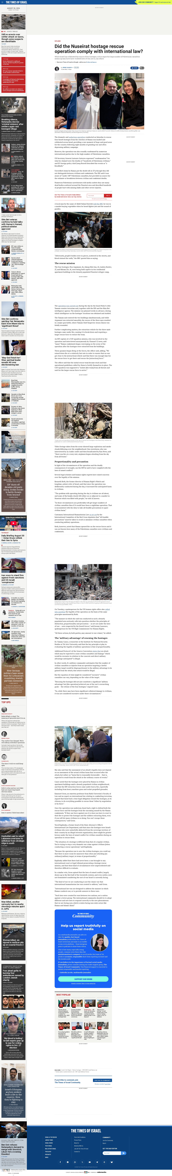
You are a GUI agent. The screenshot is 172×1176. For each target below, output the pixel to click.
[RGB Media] (87, 1172)
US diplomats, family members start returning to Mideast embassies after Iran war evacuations (18, 635)
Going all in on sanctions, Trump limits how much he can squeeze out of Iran (16, 613)
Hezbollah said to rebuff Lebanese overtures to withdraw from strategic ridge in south (12, 839)
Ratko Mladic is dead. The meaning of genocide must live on (13, 717)
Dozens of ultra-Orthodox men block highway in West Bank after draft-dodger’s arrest (18, 410)
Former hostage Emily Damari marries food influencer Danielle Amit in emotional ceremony (76, 1013)
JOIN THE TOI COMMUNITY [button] (102, 1080)
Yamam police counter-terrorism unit (65, 1071)
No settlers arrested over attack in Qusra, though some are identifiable (13, 89)
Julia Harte (15, 628)
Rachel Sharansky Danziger (8, 785)
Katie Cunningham (5, 810)
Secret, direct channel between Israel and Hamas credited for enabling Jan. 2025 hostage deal (63, 1013)
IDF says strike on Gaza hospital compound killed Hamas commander (17, 248)
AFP (21, 253)
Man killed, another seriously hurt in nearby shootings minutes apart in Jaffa (13, 905)
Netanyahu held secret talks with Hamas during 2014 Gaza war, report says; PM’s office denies (17, 290)
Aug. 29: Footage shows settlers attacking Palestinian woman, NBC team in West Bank (17, 176)
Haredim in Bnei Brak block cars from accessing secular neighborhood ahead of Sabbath (18, 397)
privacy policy (77, 1140)
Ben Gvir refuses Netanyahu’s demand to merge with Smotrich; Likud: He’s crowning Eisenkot (12, 1149)
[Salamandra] (101, 1172)
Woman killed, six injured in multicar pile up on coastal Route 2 (13, 942)
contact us (77, 1151)
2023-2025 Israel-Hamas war (89, 1070)
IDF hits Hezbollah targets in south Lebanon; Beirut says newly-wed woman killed (18, 873)
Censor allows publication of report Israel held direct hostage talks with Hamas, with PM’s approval (18, 276)
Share (135, 68)
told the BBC (98, 204)
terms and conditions (79, 1137)
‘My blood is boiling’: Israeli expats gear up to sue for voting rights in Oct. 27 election (102, 1013)
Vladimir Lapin (5, 761)
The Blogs (48, 1151)
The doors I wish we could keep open (12, 764)
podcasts (48, 1154)
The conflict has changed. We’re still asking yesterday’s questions (13, 741)
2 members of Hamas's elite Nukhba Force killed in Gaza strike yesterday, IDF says (13, 81)
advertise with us (78, 1146)
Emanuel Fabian (6, 131)
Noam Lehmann (16, 151)
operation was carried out (68, 306)
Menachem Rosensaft (6, 713)
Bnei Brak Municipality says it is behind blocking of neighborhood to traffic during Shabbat (18, 384)
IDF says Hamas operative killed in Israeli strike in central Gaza (13, 71)
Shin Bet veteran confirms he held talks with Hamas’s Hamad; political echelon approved (11, 224)
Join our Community (146, 2)
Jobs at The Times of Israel (81, 1148)
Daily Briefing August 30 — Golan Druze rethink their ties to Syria (12, 538)
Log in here (107, 1084)
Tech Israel (48, 1146)
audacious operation (77, 137)
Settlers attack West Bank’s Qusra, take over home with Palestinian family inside (18, 159)
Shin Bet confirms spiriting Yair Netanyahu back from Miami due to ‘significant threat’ (76, 1034)
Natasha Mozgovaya (14, 1050)
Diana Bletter (16, 542)
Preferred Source (91, 62)
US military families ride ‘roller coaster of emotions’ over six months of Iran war (18, 623)
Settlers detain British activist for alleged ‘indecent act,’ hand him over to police (18, 147)
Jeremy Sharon (67, 67)
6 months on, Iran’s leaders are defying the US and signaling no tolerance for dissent (18, 601)
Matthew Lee (16, 640)
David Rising (22, 606)
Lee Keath (15, 606)
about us (76, 1143)
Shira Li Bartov (14, 683)
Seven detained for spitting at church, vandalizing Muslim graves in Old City (13, 62)
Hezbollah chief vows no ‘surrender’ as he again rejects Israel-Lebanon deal (17, 861)
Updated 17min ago (12, 31)
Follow (76, 67)
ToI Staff (3, 44)
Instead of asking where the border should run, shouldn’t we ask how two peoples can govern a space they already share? (12, 747)
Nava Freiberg (11, 617)
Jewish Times (49, 1140)
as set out (93, 514)
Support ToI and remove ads (162, 2)
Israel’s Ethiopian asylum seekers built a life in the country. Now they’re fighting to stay (89, 1035)
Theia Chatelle (14, 1104)
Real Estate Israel (50, 1148)
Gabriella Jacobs (7, 542)
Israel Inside (49, 1143)
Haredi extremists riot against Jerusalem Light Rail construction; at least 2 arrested (18, 422)
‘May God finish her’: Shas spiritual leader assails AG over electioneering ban (11, 361)
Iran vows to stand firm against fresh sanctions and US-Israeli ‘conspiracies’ (12, 579)
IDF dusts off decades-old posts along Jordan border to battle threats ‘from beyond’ (89, 1013)
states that (97, 651)
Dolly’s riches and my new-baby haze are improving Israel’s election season (12, 790)
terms (106, 198)
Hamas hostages (76, 1070)
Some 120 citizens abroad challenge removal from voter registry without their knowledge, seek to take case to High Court (13, 1055)
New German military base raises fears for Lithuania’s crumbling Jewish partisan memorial (13, 675)
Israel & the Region (66, 1070)
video (46, 1157)
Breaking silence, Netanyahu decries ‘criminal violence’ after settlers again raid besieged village (102, 1035)
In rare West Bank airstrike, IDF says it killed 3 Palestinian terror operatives (17, 188)
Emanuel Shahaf (5, 738)
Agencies (19, 131)
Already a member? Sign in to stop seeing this (83, 983)
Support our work (83, 979)
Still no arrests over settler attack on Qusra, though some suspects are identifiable (12, 38)
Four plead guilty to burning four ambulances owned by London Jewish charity (64, 1034)
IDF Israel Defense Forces (82, 1071)
